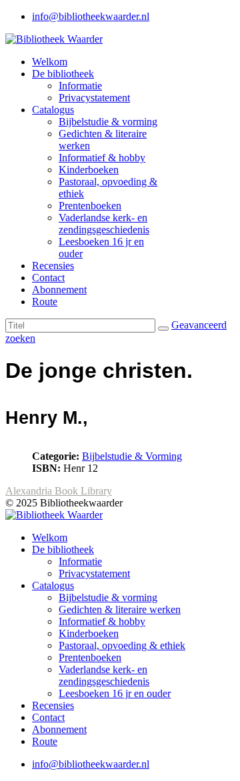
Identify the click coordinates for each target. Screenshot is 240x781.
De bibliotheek (63, 73)
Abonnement (59, 289)
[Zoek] (163, 329)
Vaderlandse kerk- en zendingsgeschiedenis (104, 223)
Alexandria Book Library (58, 490)
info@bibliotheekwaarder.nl (90, 16)
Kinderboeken (89, 169)
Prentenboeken (90, 205)
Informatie (80, 85)
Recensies (53, 265)
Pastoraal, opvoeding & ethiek (122, 645)
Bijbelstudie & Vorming (132, 456)
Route (44, 301)
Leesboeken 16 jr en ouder (115, 693)
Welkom (49, 61)
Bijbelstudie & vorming (108, 121)
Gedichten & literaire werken (120, 609)
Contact (48, 277)
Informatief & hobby (102, 157)
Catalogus (53, 109)
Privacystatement (94, 97)
